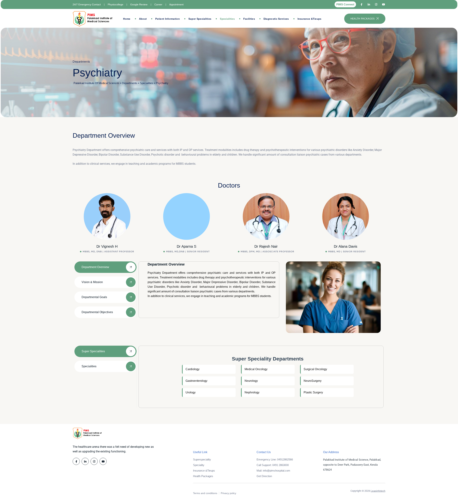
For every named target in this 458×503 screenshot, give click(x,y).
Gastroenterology (196, 380)
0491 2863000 (280, 465)
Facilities (249, 18)
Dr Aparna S (186, 246)
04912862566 (285, 459)
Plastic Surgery (313, 392)
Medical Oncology (256, 369)
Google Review (138, 4)
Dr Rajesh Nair (266, 246)
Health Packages (203, 476)
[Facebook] (361, 4)
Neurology (251, 380)
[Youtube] (383, 4)
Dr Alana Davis (345, 246)
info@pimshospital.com (276, 470)
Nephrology (252, 392)
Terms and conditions (205, 493)
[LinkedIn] (369, 4)
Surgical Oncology (315, 369)
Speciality (198, 465)
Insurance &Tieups (309, 18)
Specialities (227, 18)
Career (158, 4)
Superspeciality (202, 459)
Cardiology (192, 369)
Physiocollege (115, 4)
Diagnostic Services (276, 18)
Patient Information (167, 18)
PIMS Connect (345, 4)
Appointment (176, 4)
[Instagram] (376, 4)
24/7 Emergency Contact (87, 4)
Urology (191, 392)
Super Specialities (199, 18)
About (143, 18)
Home (126, 18)
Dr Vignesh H (107, 246)
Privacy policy (228, 493)
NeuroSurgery (312, 380)
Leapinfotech (378, 490)
